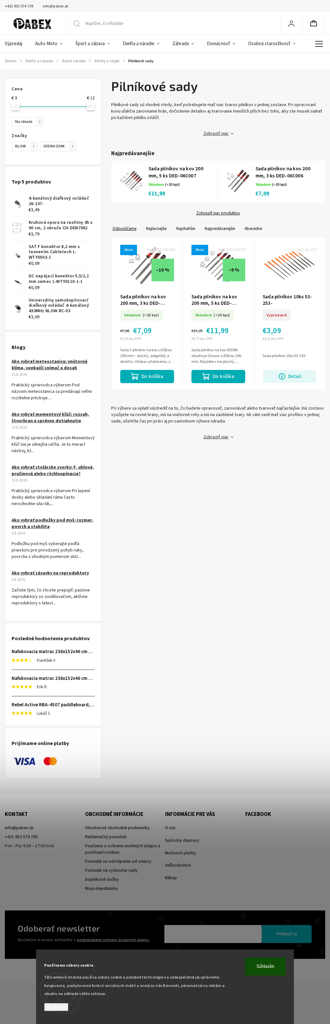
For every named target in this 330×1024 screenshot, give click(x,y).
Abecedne (253, 228)
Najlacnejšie (156, 228)
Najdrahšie (185, 228)
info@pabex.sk (19, 828)
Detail (294, 376)
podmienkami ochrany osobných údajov (113, 940)
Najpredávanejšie (220, 228)
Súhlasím (265, 966)
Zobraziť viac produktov (218, 213)
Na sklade (27, 121)
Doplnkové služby (102, 879)
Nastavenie (56, 1007)
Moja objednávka (101, 888)
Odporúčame (124, 228)
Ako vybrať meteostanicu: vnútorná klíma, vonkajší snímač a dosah (49, 364)
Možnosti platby (180, 853)
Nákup (171, 878)
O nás (170, 828)
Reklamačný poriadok (106, 837)
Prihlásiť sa (287, 934)
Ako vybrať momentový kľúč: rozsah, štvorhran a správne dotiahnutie (50, 417)
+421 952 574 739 (21, 837)
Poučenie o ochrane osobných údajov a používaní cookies (122, 849)
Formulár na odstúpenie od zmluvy (118, 861)
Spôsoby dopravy (182, 840)
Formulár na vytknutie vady (111, 870)
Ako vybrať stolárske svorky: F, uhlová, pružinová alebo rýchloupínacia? (53, 470)
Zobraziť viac (216, 133)
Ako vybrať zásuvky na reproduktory (50, 573)
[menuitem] (17, 44)
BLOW (24, 146)
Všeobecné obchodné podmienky (117, 828)
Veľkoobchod (178, 865)
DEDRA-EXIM (58, 146)
